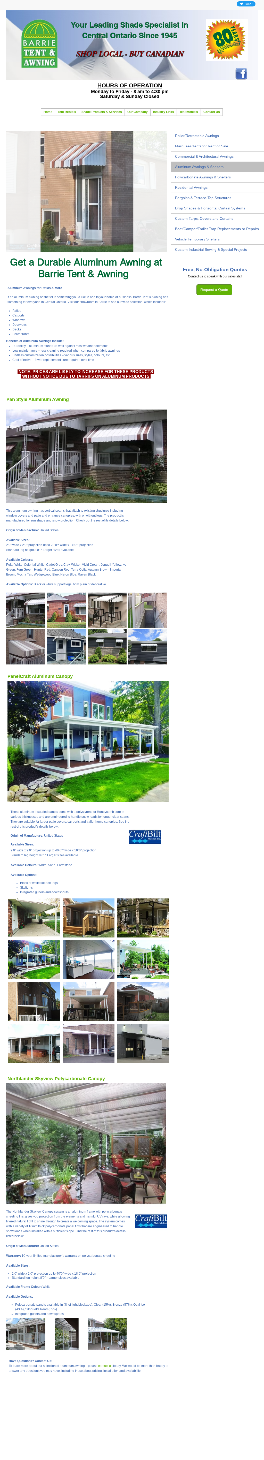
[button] (86, 191)
